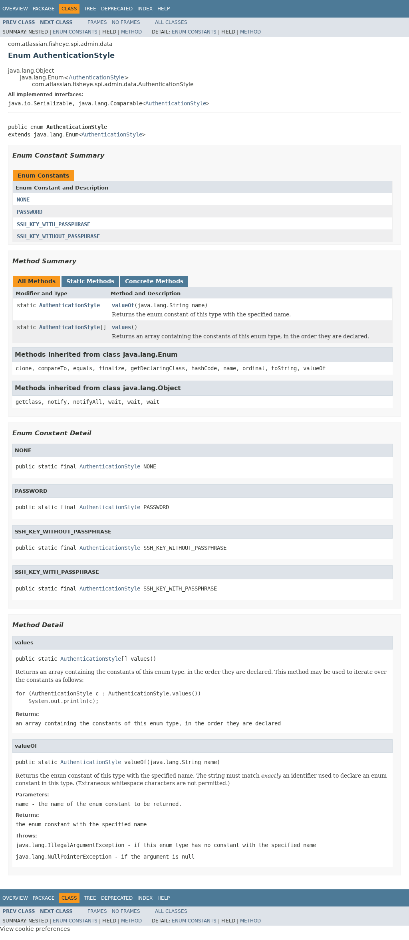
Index (145, 9)
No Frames (126, 22)
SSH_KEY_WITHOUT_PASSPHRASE (58, 236)
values (121, 327)
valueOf (123, 305)
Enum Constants (75, 32)
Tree (90, 9)
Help (163, 9)
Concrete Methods (154, 281)
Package (44, 9)
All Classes (171, 22)
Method (131, 32)
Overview (15, 9)
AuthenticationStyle (96, 77)
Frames (97, 22)
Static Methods (90, 281)
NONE (23, 199)
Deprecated (117, 9)
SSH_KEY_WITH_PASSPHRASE (53, 224)
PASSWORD (29, 212)
